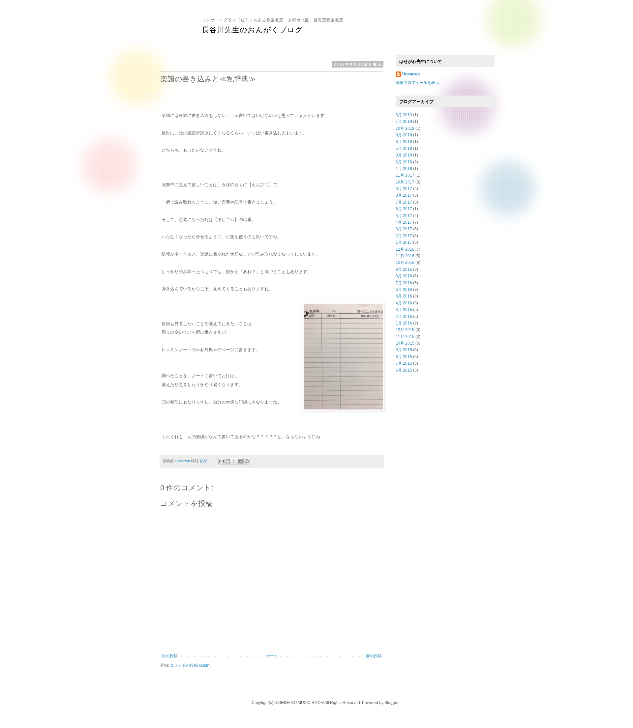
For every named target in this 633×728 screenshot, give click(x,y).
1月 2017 (404, 242)
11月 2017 (405, 175)
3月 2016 (404, 309)
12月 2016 (405, 249)
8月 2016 (404, 276)
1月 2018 (404, 168)
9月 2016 (404, 269)
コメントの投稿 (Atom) (190, 665)
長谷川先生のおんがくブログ (252, 30)
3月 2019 (404, 115)
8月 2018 (404, 141)
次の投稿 (170, 656)
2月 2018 (404, 162)
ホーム (272, 656)
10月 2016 (405, 262)
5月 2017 (404, 215)
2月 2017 (404, 236)
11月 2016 (405, 256)
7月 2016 (404, 283)
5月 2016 (404, 296)
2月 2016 (404, 316)
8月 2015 (404, 356)
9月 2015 (404, 350)
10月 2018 (405, 128)
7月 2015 (404, 363)
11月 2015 (405, 336)
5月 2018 (404, 148)
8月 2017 (404, 195)
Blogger (391, 702)
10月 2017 (405, 182)
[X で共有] (234, 461)
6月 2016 (404, 289)
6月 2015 (404, 370)
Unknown (411, 74)
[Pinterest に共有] (246, 461)
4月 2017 (404, 222)
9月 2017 (404, 188)
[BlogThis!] (228, 461)
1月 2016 (404, 323)
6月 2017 (404, 209)
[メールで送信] (221, 461)
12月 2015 (405, 329)
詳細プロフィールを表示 (417, 82)
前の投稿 (374, 656)
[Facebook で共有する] (240, 461)
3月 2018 (404, 155)
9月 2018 (404, 135)
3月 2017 (404, 229)
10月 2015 (405, 343)
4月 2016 (404, 303)
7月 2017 (404, 202)
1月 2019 (404, 121)
